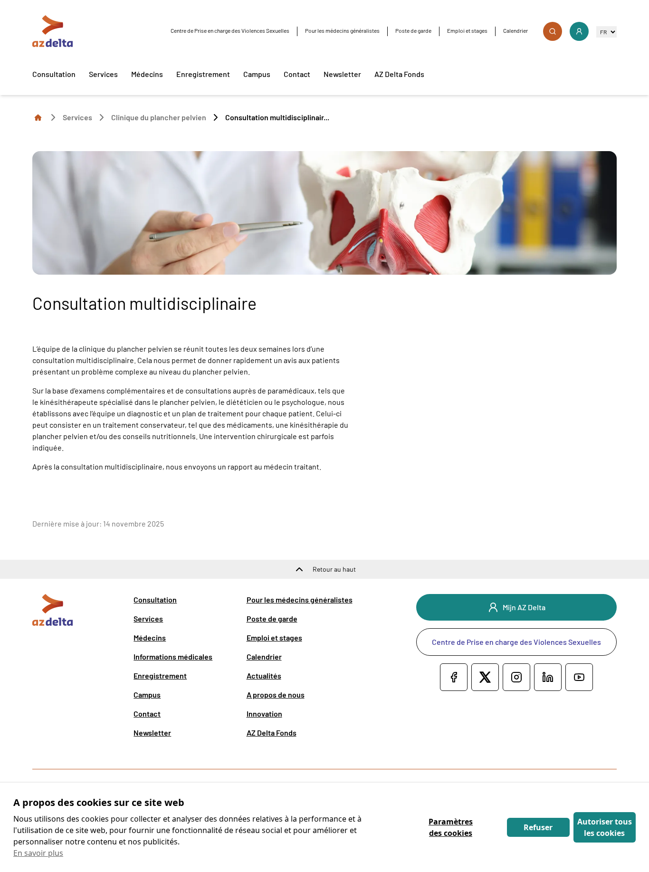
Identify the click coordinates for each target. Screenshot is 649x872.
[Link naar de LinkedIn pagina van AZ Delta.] (548, 677)
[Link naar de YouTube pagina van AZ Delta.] (579, 677)
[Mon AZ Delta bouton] (579, 31)
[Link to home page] (38, 117)
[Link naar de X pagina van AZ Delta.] (485, 677)
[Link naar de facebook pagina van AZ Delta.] (454, 677)
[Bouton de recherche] (552, 31)
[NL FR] (606, 32)
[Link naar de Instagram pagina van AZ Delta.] (516, 677)
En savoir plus (38, 853)
